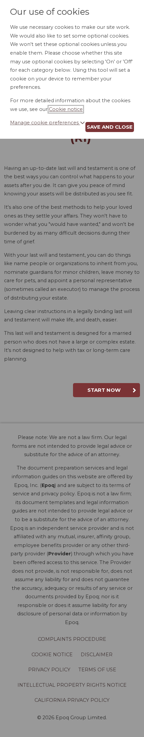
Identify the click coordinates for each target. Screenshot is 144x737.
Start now (104, 390)
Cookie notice (66, 109)
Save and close (110, 127)
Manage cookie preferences (45, 123)
